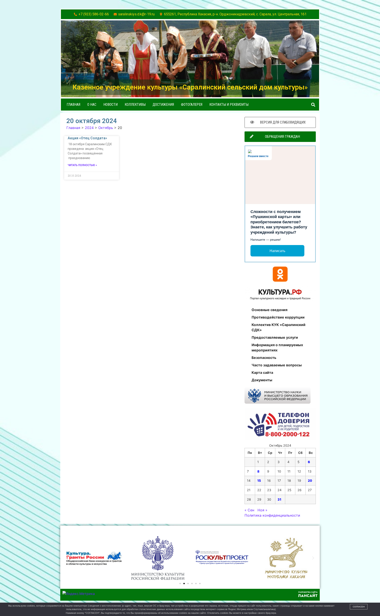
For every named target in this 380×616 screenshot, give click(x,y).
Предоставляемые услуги (275, 337)
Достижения (163, 104)
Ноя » (262, 510)
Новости (110, 104)
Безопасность (264, 357)
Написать (277, 251)
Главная (73, 104)
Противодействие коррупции (278, 317)
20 (310, 480)
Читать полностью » (82, 165)
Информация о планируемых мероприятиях (277, 347)
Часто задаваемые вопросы (277, 365)
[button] (313, 104)
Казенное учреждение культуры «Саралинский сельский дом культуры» (190, 87)
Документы (262, 380)
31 (279, 499)
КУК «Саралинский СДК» (97, 532)
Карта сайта (262, 372)
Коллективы (135, 104)
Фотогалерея (191, 104)
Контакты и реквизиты (228, 104)
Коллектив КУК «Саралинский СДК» (278, 327)
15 (259, 480)
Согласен (359, 606)
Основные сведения (269, 310)
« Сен (249, 510)
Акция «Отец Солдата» (87, 138)
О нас (91, 104)
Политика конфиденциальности (272, 515)
